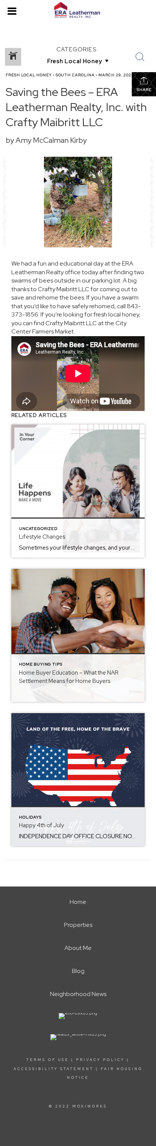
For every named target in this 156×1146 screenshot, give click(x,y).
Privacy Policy (100, 1060)
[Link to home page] (78, 10)
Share (144, 89)
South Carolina (75, 75)
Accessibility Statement (54, 1069)
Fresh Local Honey (29, 75)
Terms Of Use (48, 1060)
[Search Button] (140, 57)
